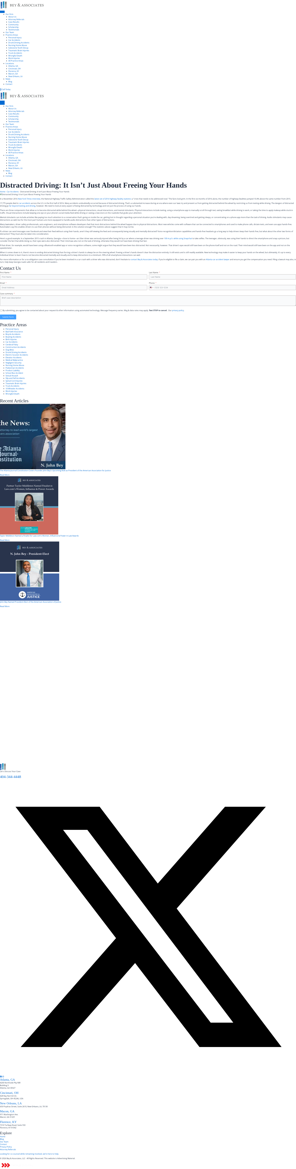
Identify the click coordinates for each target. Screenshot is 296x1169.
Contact (9, 176)
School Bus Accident (14, 373)
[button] (148, 1074)
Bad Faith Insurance (14, 331)
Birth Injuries (11, 339)
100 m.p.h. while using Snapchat (178, 238)
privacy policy (178, 310)
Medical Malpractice (14, 360)
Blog (10, 173)
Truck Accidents (15, 145)
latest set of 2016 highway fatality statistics (112, 199)
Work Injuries (14, 150)
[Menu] (2, 12)
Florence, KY (13, 163)
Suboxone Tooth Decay (18, 139)
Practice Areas (12, 126)
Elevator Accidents (14, 357)
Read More (4, 475)
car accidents (25, 203)
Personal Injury (15, 129)
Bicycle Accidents (13, 334)
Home (2, 191)
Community (13, 116)
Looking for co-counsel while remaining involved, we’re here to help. (29, 1154)
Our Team (10, 124)
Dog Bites (10, 350)
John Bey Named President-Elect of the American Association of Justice (30, 602)
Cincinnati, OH (14, 160)
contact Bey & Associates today (144, 259)
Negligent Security (13, 362)
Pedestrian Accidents (15, 368)
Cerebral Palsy (12, 344)
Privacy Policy (6, 1147)
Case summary (6, 293)
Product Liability (13, 370)
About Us (12, 108)
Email (2, 283)
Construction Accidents (16, 347)
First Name (4, 272)
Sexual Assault (12, 375)
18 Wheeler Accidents (15, 388)
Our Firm (9, 106)
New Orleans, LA (15, 168)
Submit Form (8, 317)
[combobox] (151, 287)
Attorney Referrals (16, 111)
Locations (10, 155)
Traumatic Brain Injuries (18, 142)
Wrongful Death (15, 147)
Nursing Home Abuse (17, 137)
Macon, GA (13, 165)
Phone (152, 283)
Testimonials (13, 121)
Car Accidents (14, 132)
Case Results (13, 114)
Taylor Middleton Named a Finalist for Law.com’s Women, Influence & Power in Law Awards (39, 535)
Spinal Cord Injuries (14, 381)
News (8, 170)
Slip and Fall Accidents (15, 378)
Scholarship (13, 119)
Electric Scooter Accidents (17, 355)
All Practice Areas (15, 152)
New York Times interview (29, 199)
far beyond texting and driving (22, 206)
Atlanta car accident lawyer (217, 259)
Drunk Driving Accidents (18, 134)
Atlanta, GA (13, 158)
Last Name (153, 272)
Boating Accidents (13, 337)
